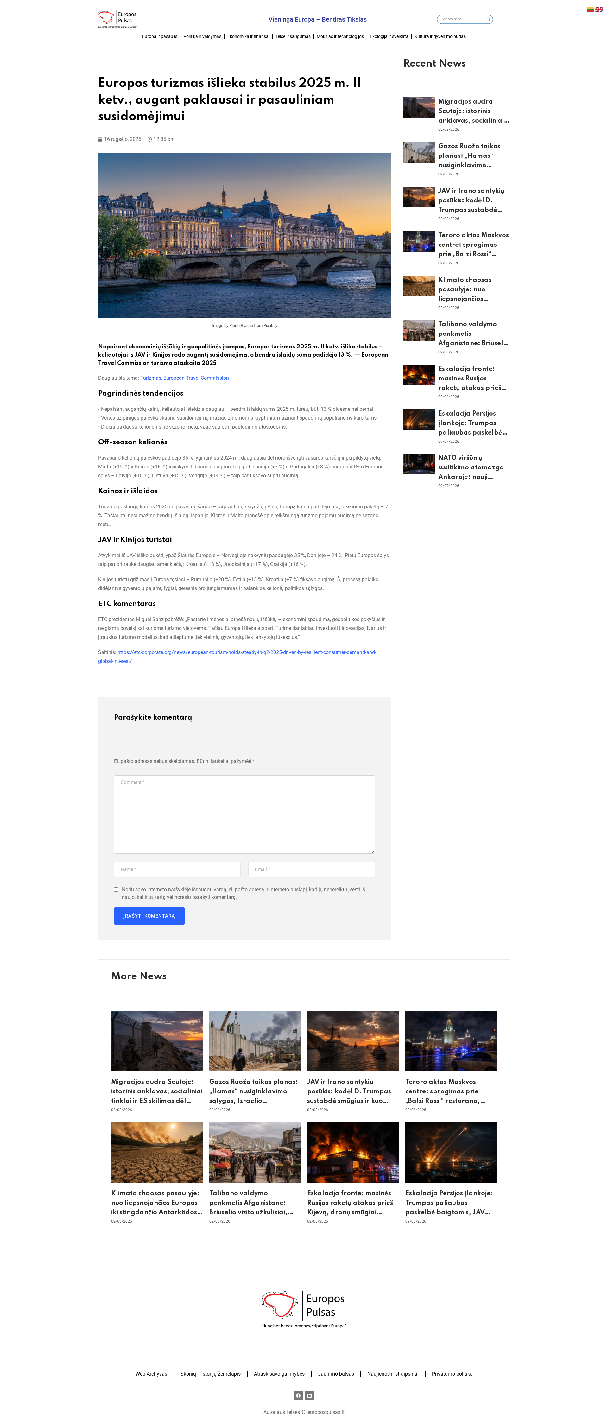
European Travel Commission (196, 378)
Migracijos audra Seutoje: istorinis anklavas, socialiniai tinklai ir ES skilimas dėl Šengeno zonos (471, 121)
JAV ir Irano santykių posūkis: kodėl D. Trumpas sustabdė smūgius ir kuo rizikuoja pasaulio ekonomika (349, 1101)
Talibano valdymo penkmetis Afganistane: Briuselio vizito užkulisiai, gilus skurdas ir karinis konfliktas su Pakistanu (248, 1213)
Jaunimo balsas (336, 1374)
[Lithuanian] (591, 9)
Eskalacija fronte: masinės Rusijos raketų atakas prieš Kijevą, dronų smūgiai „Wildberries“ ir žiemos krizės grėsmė (350, 1213)
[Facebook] (298, 1395)
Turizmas (150, 378)
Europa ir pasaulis (159, 36)
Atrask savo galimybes (279, 1374)
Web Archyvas (151, 1374)
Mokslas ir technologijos (340, 36)
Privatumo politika (452, 1374)
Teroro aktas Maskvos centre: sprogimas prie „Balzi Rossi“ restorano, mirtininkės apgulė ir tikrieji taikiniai (449, 1101)
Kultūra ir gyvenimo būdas (440, 36)
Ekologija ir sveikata (389, 36)
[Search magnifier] (488, 19)
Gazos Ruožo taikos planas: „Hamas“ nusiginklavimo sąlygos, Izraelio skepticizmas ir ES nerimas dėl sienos (253, 1101)
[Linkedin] (309, 1395)
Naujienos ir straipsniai (393, 1374)
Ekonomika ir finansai (248, 36)
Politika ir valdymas (202, 36)
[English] (599, 9)
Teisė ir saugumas (293, 36)
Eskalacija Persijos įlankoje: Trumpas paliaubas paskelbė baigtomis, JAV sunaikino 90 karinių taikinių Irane (450, 1213)
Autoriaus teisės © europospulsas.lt (304, 1412)
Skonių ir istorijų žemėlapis (210, 1374)
